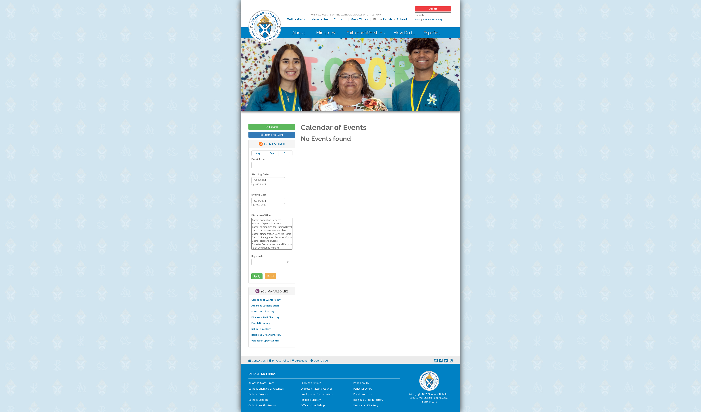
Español (431, 32)
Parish (387, 19)
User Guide (320, 360)
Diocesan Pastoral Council (316, 388)
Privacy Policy (280, 360)
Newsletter (319, 19)
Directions (300, 360)
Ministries (326, 32)
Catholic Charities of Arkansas (266, 388)
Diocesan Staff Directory (265, 317)
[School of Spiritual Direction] (272, 223)
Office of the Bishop (313, 405)
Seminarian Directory (365, 405)
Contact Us (258, 360)
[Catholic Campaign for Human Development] (272, 227)
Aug (258, 153)
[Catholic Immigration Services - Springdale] (272, 237)
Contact (340, 19)
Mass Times (359, 19)
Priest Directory (362, 394)
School (402, 19)
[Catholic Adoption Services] (272, 220)
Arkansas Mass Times (261, 383)
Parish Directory (260, 323)
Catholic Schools (258, 399)
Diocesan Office (261, 215)
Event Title (258, 159)
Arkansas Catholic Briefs (265, 305)
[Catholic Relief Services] (272, 241)
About (299, 32)
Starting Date (260, 174)
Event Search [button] (274, 144)
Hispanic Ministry (311, 399)
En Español (271, 126)
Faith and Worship (364, 32)
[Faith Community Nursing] (272, 247)
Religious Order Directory (266, 334)
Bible (417, 19)
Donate (433, 8)
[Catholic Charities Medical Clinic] (272, 230)
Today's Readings (433, 19)
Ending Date (259, 194)
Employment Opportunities (317, 394)
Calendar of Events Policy (266, 299)
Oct (286, 153)
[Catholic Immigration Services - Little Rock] (272, 234)
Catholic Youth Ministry (262, 405)
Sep (272, 153)
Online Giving (296, 19)
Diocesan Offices (311, 383)
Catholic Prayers (258, 394)
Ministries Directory (262, 311)
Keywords (257, 256)
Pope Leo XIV (361, 383)
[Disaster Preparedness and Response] (272, 244)
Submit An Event (273, 134)
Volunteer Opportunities (265, 340)
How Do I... (404, 32)
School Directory (261, 329)
